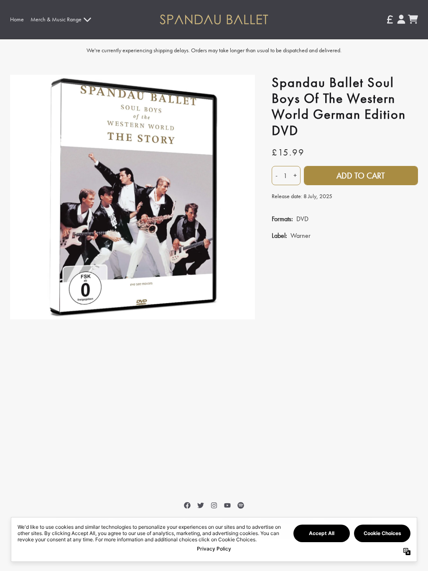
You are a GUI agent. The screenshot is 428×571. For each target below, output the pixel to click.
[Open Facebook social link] (187, 505)
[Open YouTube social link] (227, 505)
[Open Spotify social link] (240, 505)
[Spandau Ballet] (214, 19)
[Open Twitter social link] (200, 505)
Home (17, 19)
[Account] (401, 19)
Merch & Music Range (56, 19)
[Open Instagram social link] (214, 505)
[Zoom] (132, 197)
